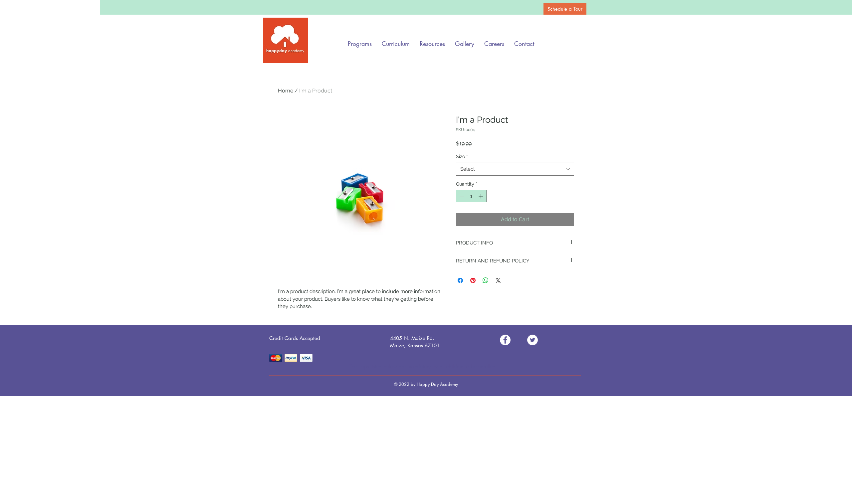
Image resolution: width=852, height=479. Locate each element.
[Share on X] (498, 280)
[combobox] (515, 169)
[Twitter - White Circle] (532, 340)
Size (462, 156)
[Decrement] (461, 196)
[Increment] (481, 196)
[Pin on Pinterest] (473, 280)
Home (285, 90)
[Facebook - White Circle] (505, 340)
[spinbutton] (471, 196)
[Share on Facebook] (460, 280)
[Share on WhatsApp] (486, 280)
